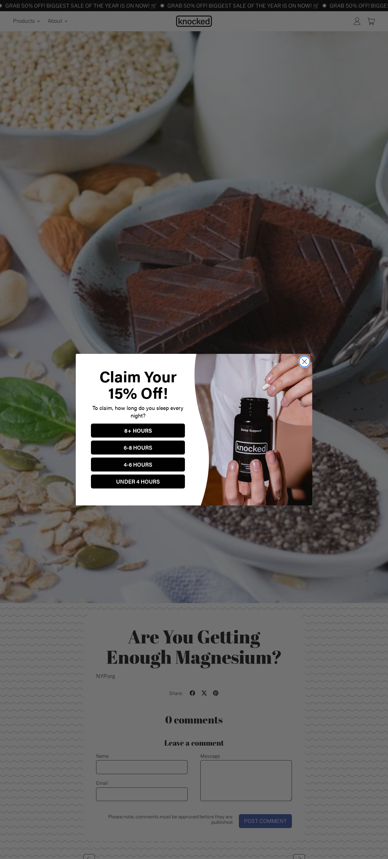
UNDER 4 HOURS (138, 481)
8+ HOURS (138, 430)
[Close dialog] (304, 361)
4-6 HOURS (138, 464)
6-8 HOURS (138, 447)
